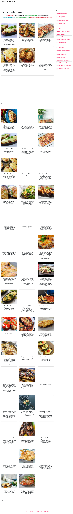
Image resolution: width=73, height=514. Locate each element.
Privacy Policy (39, 511)
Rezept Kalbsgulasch (61, 42)
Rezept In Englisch (60, 34)
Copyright (46, 511)
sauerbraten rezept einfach (9, 17)
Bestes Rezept (8, 1)
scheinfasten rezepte (47, 17)
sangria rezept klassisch (43, 15)
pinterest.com (9, 501)
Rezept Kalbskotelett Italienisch (63, 60)
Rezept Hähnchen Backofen (62, 20)
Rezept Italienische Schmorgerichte (60, 17)
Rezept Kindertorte (60, 23)
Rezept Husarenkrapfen (61, 13)
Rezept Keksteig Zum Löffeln (62, 45)
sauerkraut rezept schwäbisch (22, 17)
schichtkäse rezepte (19, 15)
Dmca (26, 511)
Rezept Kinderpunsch (61, 57)
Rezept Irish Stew (60, 37)
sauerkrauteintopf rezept (36, 17)
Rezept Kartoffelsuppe (61, 54)
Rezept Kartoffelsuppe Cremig (63, 39)
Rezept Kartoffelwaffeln (61, 47)
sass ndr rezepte (10, 15)
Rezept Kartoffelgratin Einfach (63, 31)
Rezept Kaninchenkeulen (62, 63)
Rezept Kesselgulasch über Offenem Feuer (62, 69)
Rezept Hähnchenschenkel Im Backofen (63, 51)
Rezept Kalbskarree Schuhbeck (63, 65)
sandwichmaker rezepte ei (30, 15)
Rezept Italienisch (60, 26)
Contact (31, 511)
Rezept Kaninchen (60, 28)
